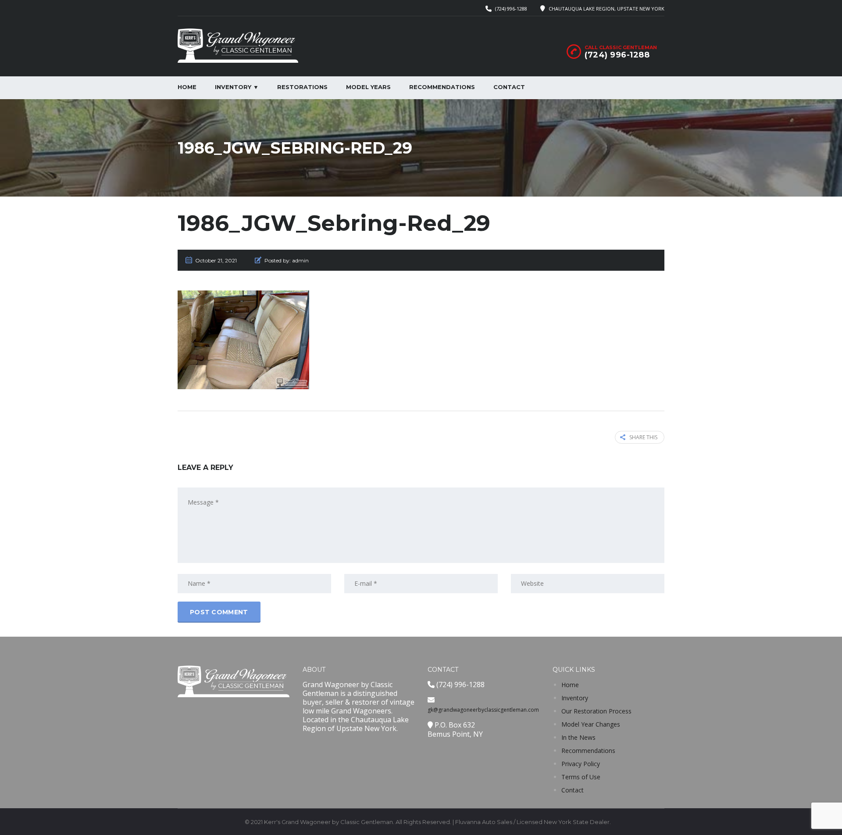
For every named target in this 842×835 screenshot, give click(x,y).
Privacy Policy (580, 764)
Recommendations (442, 86)
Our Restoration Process (596, 711)
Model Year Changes (590, 724)
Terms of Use (580, 777)
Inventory (574, 698)
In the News (578, 737)
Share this (643, 437)
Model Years (368, 86)
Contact (509, 86)
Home (187, 86)
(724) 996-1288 (511, 8)
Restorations (302, 86)
